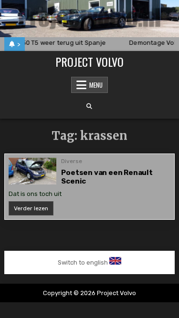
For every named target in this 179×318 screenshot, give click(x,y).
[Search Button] (89, 106)
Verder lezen (33, 210)
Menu (96, 85)
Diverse (71, 161)
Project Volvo (89, 61)
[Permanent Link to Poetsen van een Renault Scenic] (32, 171)
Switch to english (83, 262)
